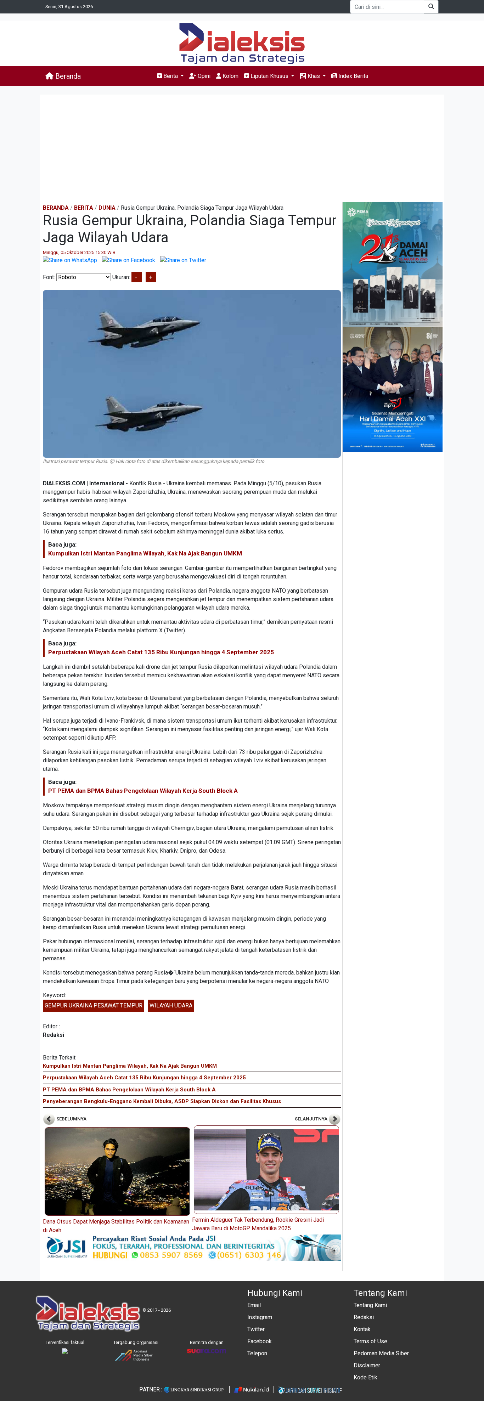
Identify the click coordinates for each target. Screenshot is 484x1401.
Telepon (257, 1353)
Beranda (67, 76)
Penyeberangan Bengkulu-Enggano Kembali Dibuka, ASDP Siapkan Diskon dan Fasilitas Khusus (162, 1101)
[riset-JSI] (192, 1247)
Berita (83, 207)
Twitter (256, 1329)
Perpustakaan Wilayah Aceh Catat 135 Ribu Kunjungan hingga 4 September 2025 (161, 652)
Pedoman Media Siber (381, 1353)
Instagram (259, 1317)
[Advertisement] (242, 149)
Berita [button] (170, 76)
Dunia (107, 207)
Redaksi (364, 1317)
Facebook (259, 1341)
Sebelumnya (70, 1119)
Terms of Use (370, 1341)
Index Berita (352, 76)
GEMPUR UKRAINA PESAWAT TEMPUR (93, 1005)
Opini (203, 76)
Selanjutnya (311, 1119)
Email (254, 1305)
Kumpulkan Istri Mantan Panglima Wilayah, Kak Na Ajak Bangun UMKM (145, 553)
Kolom (229, 76)
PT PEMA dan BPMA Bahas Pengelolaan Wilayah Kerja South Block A (143, 790)
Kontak (362, 1329)
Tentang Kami (370, 1305)
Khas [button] (313, 76)
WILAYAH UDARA (171, 1005)
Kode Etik (365, 1377)
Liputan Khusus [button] (269, 76)
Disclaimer (367, 1365)
